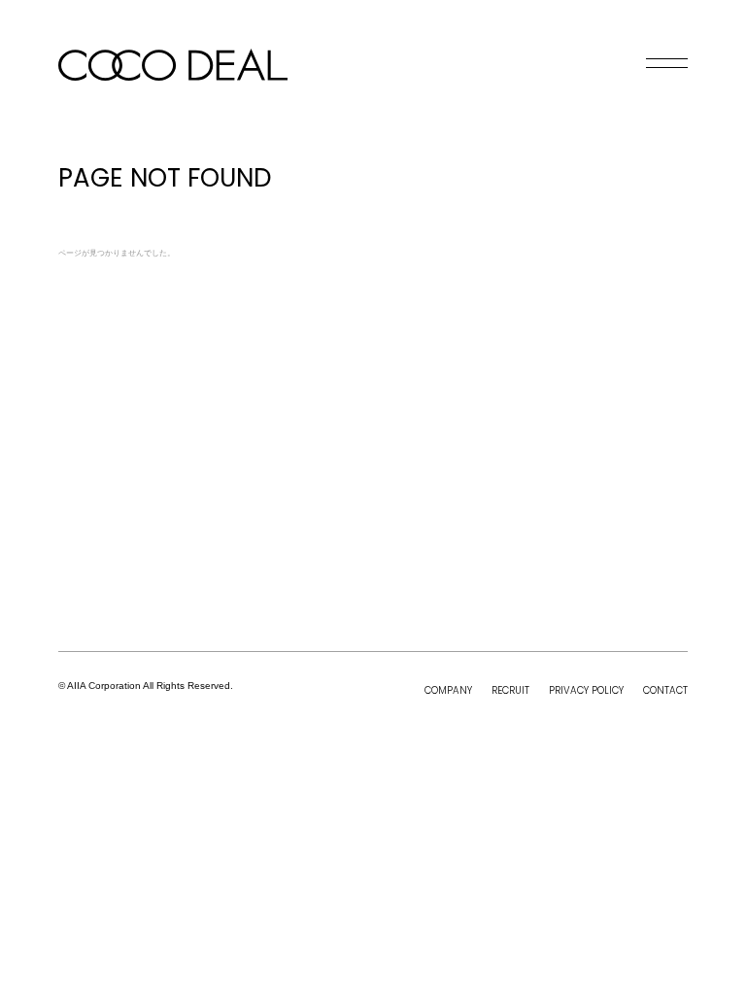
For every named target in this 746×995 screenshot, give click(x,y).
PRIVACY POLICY (586, 690)
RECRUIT (510, 690)
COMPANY (448, 690)
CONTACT (665, 690)
